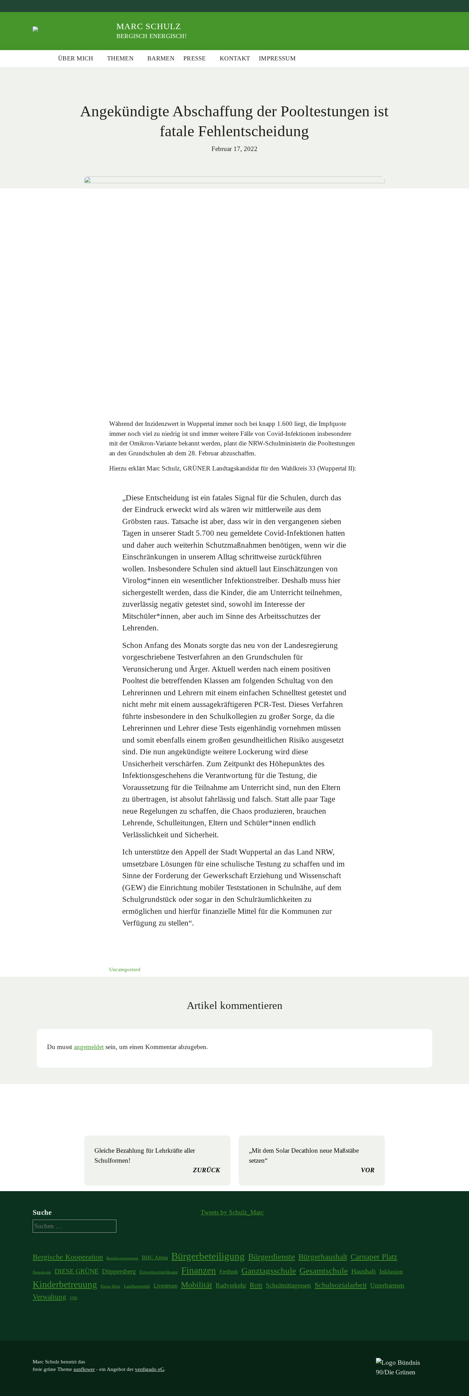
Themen (120, 58)
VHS (73, 1298)
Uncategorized (124, 969)
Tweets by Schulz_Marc (232, 1212)
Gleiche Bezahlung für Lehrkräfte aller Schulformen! (157, 1160)
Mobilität (196, 1284)
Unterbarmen (387, 1285)
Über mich (75, 58)
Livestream (165, 1286)
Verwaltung (49, 1297)
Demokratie (42, 1272)
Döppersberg (119, 1271)
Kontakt (235, 58)
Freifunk (228, 1272)
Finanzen (198, 1270)
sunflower (84, 1369)
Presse (194, 58)
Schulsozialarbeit (340, 1285)
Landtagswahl (137, 1286)
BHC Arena (155, 1257)
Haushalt (363, 1271)
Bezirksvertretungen (122, 1258)
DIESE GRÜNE (77, 1271)
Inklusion (391, 1271)
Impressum (277, 58)
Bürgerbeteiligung (208, 1255)
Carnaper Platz (374, 1256)
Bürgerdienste (271, 1256)
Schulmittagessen (288, 1285)
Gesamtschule (323, 1270)
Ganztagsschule (268, 1270)
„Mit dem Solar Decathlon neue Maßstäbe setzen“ (312, 1160)
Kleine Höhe (111, 1286)
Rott (256, 1285)
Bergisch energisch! (151, 36)
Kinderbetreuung (65, 1284)
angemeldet (89, 1046)
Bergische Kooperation (68, 1257)
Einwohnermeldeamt (158, 1272)
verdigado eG (149, 1369)
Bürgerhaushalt (322, 1256)
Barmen (160, 58)
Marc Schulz (148, 26)
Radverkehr (231, 1285)
